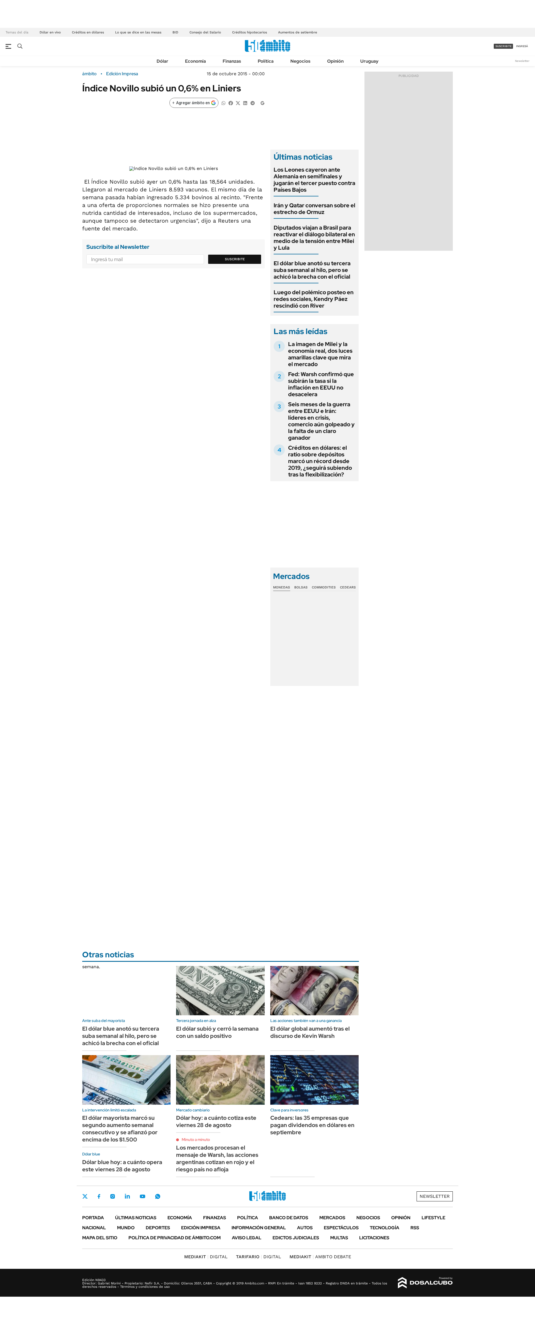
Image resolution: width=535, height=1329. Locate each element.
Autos (305, 1228)
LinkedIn (127, 1196)
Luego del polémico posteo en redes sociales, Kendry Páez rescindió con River (314, 299)
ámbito (89, 74)
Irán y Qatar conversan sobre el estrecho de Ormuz (314, 209)
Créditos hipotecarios (249, 32)
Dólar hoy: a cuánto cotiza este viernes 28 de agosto (216, 1121)
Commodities (324, 587)
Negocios (300, 61)
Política (266, 61)
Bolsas (301, 587)
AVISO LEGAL (246, 1238)
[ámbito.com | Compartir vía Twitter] (238, 102)
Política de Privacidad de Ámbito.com (174, 1238)
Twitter (85, 1196)
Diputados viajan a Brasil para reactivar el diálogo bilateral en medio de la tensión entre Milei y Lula (314, 237)
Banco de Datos (288, 1218)
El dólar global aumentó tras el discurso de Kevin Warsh (310, 1032)
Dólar (162, 61)
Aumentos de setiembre (297, 32)
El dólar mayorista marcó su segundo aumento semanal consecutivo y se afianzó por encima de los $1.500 (119, 1128)
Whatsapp (157, 1196)
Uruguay (369, 61)
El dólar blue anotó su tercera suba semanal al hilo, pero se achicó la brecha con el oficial (312, 270)
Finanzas (232, 61)
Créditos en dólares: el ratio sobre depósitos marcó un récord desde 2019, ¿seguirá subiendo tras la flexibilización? (320, 461)
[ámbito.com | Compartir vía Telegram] (252, 102)
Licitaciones (374, 1238)
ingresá (522, 46)
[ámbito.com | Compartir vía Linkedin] (245, 102)
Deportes (158, 1228)
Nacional (94, 1228)
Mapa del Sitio (99, 1238)
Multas (339, 1238)
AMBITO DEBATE (320, 1256)
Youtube (142, 1196)
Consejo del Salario (205, 32)
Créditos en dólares (88, 32)
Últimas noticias (135, 1218)
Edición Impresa (200, 1228)
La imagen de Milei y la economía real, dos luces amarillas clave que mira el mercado (320, 354)
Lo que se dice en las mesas (138, 32)
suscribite (503, 46)
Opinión (335, 61)
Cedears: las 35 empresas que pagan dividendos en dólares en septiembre (312, 1125)
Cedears (348, 587)
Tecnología (384, 1228)
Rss (414, 1228)
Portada (93, 1218)
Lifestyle (433, 1218)
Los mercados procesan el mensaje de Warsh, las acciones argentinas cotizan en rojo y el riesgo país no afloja (217, 1158)
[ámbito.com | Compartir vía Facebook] (230, 102)
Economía (195, 61)
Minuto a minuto (196, 1139)
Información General (259, 1228)
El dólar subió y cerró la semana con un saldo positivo (217, 1032)
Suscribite (235, 259)
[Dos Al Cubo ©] (425, 1282)
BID (175, 32)
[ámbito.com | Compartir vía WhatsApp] (223, 102)
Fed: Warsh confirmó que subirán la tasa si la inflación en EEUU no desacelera (321, 384)
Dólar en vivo (50, 32)
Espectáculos (341, 1228)
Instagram (112, 1196)
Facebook (99, 1196)
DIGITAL (206, 1256)
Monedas (281, 587)
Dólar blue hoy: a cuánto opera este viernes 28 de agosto (122, 1165)
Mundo (126, 1228)
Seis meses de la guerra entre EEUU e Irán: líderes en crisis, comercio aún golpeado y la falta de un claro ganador (321, 421)
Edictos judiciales (296, 1238)
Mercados (332, 1218)
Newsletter (522, 60)
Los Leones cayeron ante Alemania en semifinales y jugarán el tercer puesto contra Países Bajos (314, 179)
